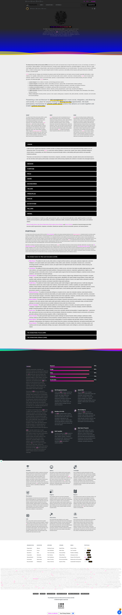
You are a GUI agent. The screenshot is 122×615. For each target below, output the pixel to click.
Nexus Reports (59, 224)
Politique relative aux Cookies (74, 593)
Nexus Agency (32, 319)
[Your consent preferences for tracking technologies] (1, 461)
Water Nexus (32, 261)
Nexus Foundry (30, 224)
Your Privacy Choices (65, 613)
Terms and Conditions (51, 593)
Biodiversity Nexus (33, 292)
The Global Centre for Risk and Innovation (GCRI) (7, 568)
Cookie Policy (42, 593)
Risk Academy (52, 224)
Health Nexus (32, 282)
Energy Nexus (32, 275)
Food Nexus (32, 268)
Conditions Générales (85, 593)
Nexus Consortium (50, 234)
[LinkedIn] (94, 8)
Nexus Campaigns (33, 304)
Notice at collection (53, 613)
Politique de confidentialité (61, 593)
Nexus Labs (36, 224)
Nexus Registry (33, 299)
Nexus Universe (68, 224)
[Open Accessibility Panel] (119, 612)
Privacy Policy (35, 593)
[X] (92, 8)
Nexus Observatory (44, 224)
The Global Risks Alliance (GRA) (83, 246)
